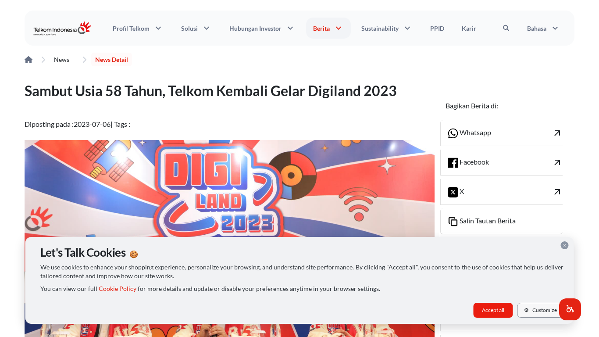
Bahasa (543, 28)
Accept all (493, 310)
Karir (469, 28)
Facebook (510, 162)
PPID (437, 28)
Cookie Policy (117, 288)
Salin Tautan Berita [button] (487, 220)
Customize (540, 310)
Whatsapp (510, 133)
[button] (570, 309)
